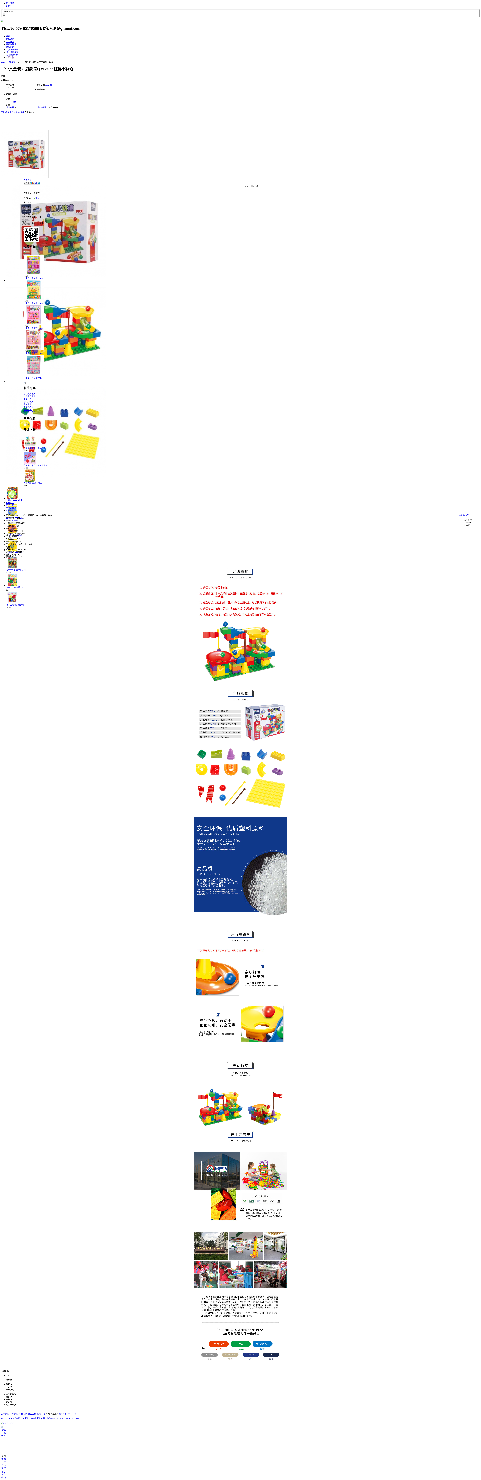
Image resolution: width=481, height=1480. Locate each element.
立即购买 (5, 112)
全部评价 (11, 1394)
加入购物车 (15, 112)
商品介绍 (10, 505)
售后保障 (10, 510)
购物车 (9, 6)
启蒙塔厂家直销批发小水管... (36, 465)
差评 (9, 1402)
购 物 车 (2, 1442)
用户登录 (10, 3)
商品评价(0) (11, 508)
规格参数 (10, 503)
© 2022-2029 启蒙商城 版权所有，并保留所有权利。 (24, 1418)
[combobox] (14, 11)
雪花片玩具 (11, 44)
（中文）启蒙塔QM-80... (34, 278)
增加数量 (42, 107)
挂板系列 (10, 39)
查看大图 (28, 180)
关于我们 (5, 1414)
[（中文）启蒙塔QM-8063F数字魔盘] (34, 324)
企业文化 (32, 1414)
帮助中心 (41, 1414)
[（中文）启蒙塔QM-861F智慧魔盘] (34, 374)
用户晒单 (11, 1405)
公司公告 (10, 57)
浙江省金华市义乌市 (56, 1418)
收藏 (22, 112)
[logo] (2, 20)
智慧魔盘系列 (12, 55)
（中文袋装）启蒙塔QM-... (17, 605)
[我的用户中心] (2, 1427)
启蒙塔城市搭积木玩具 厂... (36, 448)
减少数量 (10, 107)
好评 (9, 1397)
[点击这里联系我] (36, 198)
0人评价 (48, 85)
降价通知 (10, 76)
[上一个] (25, 252)
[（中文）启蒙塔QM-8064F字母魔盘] (34, 349)
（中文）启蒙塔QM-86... (34, 378)
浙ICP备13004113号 (67, 1414)
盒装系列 (10, 47)
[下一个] (25, 383)
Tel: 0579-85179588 (74, 1418)
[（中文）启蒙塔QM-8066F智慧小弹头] (34, 274)
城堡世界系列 (30, 396)
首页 (8, 36)
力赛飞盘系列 (12, 49)
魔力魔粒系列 (12, 52)
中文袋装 (10, 42)
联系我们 (14, 1414)
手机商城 (23, 1414)
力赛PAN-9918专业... (15, 500)
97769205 (10, 1423)
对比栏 (4, 1477)
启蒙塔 (27, 424)
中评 (9, 1399)
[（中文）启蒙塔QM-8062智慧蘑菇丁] (34, 299)
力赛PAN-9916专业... (33, 483)
